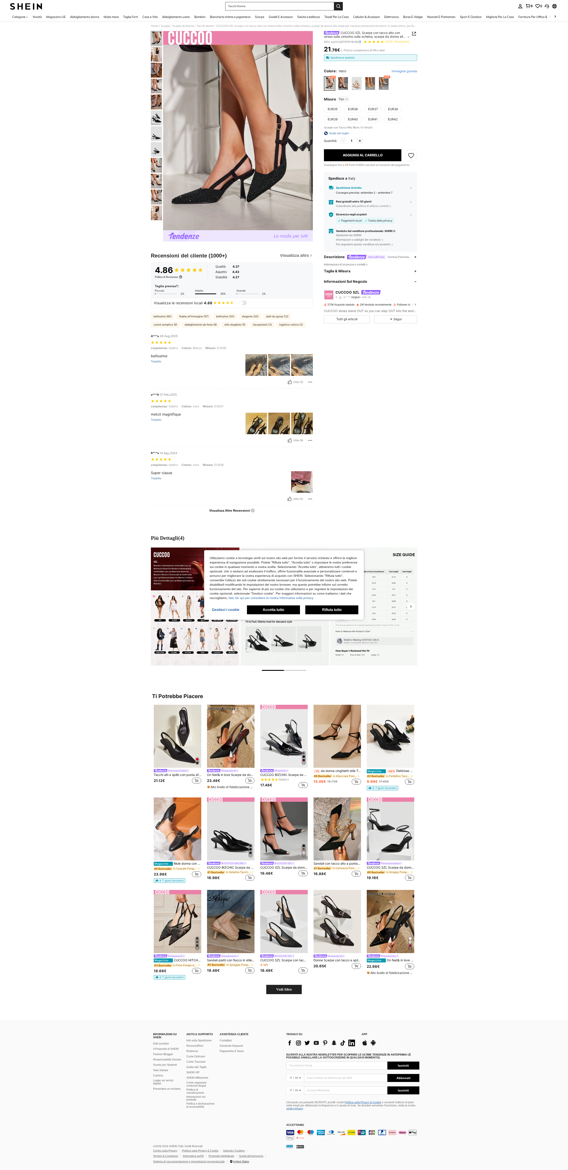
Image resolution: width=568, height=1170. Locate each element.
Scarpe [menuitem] (259, 17)
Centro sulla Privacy (165, 1150)
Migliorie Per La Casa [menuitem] (500, 17)
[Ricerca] (338, 6)
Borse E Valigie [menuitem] (413, 17)
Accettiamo (295, 1125)
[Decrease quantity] (343, 140)
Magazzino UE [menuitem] (56, 17)
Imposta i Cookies (234, 1150)
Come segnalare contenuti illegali (196, 1084)
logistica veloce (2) (291, 324)
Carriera (158, 1075)
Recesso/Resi (194, 1045)
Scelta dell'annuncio (251, 1156)
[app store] (365, 1044)
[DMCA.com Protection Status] (300, 1146)
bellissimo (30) (225, 316)
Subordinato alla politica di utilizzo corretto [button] (362, 206)
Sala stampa (160, 1070)
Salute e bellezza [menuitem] (308, 17)
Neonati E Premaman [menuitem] (441, 17)
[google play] (373, 1044)
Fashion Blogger (163, 1054)
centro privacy (294, 1108)
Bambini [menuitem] (199, 17)
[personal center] (520, 6)
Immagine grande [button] (404, 71)
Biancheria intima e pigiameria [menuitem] (230, 17)
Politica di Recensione (166, 277)
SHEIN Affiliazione (197, 1077)
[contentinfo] (352, 1135)
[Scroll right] (555, 16)
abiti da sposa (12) (277, 316)
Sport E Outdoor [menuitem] (471, 17)
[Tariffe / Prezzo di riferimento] (341, 50)
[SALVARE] (411, 155)
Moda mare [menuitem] (111, 17)
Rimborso (192, 1051)
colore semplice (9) (165, 324)
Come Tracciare (196, 1061)
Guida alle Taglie (196, 1067)
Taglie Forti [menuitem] (130, 17)
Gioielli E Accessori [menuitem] (281, 17)
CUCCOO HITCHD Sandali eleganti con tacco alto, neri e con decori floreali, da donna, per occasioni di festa (177, 960)
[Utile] (289, 382)
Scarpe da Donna (183, 25)
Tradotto (156, 361)
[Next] (411, 607)
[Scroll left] (549, 16)
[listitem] (177, 747)
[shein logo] (26, 6)
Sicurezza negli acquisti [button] (351, 214)
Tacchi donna (205, 25)
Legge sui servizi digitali (163, 1082)
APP (364, 1034)
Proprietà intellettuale (221, 1156)
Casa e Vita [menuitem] (150, 17)
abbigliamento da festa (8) (201, 324)
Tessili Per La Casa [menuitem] (336, 17)
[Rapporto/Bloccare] (310, 382)
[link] (529, 6)
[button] (547, 6)
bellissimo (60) (163, 316)
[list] (321, 1043)
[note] (230, 787)
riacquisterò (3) (262, 324)
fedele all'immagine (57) (194, 316)
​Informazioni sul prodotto (195, 1098)
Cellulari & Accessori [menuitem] (366, 17)
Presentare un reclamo (167, 1088)
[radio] (329, 83)
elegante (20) (250, 316)
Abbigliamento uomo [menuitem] (176, 17)
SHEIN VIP (192, 1072)
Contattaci (226, 1040)
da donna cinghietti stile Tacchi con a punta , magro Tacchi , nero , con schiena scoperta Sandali (337, 771)
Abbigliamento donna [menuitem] (84, 17)
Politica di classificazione (195, 1091)
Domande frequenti (231, 1045)
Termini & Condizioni (165, 1156)
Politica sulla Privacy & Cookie (363, 1102)
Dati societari (161, 1043)
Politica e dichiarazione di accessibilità (200, 1105)
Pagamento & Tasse (232, 1051)
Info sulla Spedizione (199, 1040)
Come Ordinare (195, 1056)
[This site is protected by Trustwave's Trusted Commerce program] (289, 1146)
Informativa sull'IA (193, 1156)
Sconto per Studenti (165, 1064)
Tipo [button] (341, 99)
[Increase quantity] (360, 140)
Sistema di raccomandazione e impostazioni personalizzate (189, 1161)
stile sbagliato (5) (234, 324)
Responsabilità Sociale (167, 1059)
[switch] (243, 303)
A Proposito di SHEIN (166, 1048)
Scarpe (165, 25)
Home (154, 25)
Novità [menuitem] (37, 17)
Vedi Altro (284, 989)
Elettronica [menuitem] (391, 17)
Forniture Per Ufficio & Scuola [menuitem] (537, 17)
